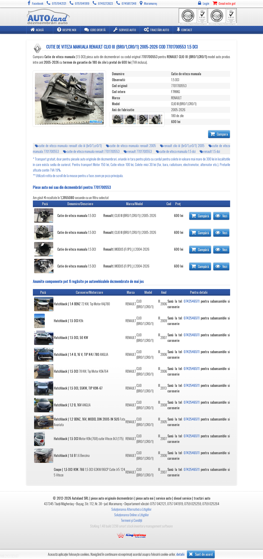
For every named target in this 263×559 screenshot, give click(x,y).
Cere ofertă (97, 30)
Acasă (40, 30)
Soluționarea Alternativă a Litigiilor (131, 509)
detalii (180, 554)
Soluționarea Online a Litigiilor (131, 514)
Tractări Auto (159, 30)
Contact (186, 30)
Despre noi (69, 30)
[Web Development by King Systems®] (131, 534)
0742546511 (192, 301)
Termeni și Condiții (131, 520)
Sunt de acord (203, 554)
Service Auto (127, 30)
